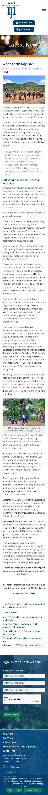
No (19, 790)
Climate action (15, 604)
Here (28, 574)
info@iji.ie (11, 772)
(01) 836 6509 (13, 766)
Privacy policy (32, 790)
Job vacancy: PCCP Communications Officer (22, 645)
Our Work (8, 738)
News (5, 71)
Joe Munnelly (35, 68)
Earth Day (27, 604)
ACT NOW (30, 593)
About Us (8, 733)
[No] (45, 785)
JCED (39, 456)
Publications (9, 742)
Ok (10, 790)
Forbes (27, 353)
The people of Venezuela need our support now (23, 639)
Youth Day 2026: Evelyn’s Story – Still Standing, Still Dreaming (20, 625)
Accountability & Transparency (20, 746)
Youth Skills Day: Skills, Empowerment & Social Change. (21, 632)
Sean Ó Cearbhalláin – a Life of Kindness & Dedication (22, 618)
